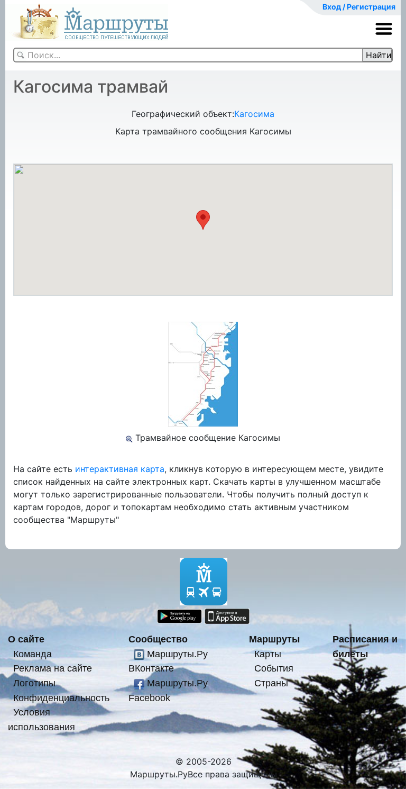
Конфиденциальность (61, 697)
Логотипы (34, 682)
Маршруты (274, 639)
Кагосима (254, 113)
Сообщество (158, 639)
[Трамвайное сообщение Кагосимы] (129, 437)
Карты (267, 653)
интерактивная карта (119, 469)
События (273, 668)
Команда (32, 653)
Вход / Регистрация (358, 6)
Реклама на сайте (52, 668)
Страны (271, 682)
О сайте (26, 639)
